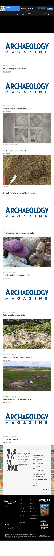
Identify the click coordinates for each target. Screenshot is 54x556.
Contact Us (6, 522)
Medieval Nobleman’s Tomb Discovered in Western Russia (17, 399)
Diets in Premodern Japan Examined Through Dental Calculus (18, 233)
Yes (36, 483)
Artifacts (32, 522)
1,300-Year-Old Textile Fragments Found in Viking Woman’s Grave (19, 193)
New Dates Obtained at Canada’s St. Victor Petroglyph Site (18, 357)
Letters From (33, 518)
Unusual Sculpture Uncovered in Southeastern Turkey (16, 275)
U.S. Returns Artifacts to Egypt (10, 439)
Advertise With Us (23, 511)
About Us (21, 503)
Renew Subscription (41, 9)
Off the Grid (33, 511)
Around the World (34, 515)
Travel (20, 526)
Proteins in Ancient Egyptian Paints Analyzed (14, 69)
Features (32, 503)
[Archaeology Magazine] (10, 503)
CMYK (48, 536)
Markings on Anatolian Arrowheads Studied (14, 315)
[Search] (2, 14)
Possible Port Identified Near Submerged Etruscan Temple (17, 109)
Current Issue (18, 13)
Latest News (34, 13)
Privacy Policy (6, 524)
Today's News (22, 523)
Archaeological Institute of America (39, 465)
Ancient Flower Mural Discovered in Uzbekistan (15, 151)
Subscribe (50, 9)
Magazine (39, 460)
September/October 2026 (44, 501)
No (36, 485)
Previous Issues (23, 13)
